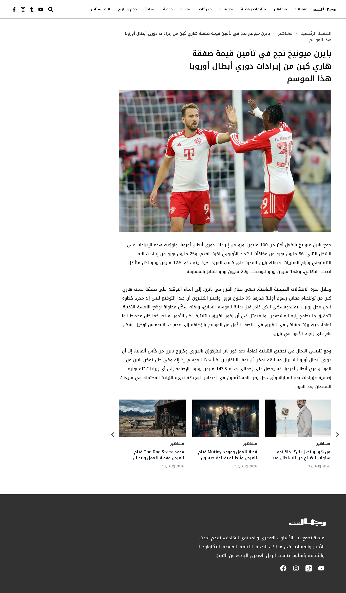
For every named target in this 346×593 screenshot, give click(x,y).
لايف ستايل (100, 9)
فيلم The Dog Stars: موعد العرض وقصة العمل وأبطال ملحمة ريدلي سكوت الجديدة (157, 455)
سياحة (150, 9)
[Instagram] (23, 9)
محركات (205, 9)
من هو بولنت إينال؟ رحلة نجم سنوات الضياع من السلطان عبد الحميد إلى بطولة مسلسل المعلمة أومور (301, 455)
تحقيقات (226, 9)
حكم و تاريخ (127, 9)
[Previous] (112, 435)
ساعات (185, 9)
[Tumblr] (31, 9)
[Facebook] (283, 568)
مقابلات (301, 9)
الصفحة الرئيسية (315, 33)
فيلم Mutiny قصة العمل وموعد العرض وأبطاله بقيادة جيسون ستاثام (227, 455)
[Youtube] (40, 9)
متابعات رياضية (253, 9)
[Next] (337, 435)
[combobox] (61, 9)
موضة (168, 9)
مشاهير (280, 9)
